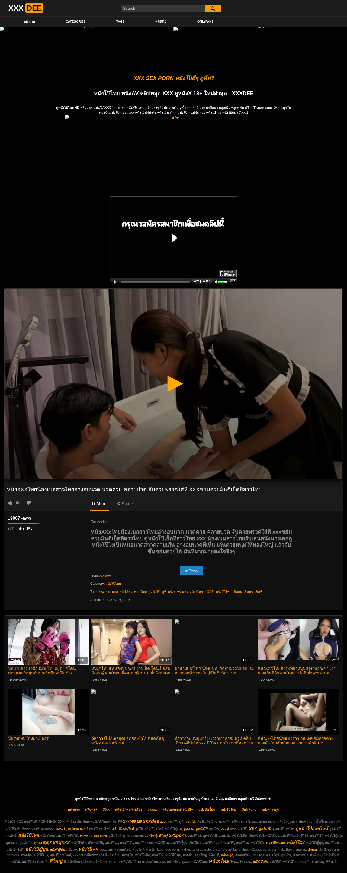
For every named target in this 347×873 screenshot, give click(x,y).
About (101, 503)
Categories (75, 21)
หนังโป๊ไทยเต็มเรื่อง (128, 809)
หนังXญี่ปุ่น (57, 850)
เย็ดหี (258, 592)
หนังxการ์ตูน (270, 809)
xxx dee (105, 575)
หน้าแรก (29, 21)
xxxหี (225, 829)
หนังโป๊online (275, 843)
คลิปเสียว (126, 592)
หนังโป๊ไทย (113, 584)
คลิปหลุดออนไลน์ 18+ (177, 809)
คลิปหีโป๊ (160, 21)
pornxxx (86, 836)
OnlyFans (205, 21)
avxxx (152, 809)
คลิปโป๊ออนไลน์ (123, 829)
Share (126, 503)
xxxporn (100, 836)
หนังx (171, 592)
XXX (106, 809)
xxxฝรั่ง (60, 829)
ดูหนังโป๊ (154, 592)
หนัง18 (190, 822)
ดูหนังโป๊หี (41, 843)
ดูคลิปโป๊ (265, 829)
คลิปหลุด (111, 592)
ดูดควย (189, 829)
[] (213, 8)
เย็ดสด (312, 850)
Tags (120, 21)
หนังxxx (182, 592)
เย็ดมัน (248, 592)
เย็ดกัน (237, 592)
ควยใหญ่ (140, 592)
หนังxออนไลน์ (77, 829)
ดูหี (164, 592)
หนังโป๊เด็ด (260, 862)
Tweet (193, 571)
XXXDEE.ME (132, 822)
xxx (101, 592)
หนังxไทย (196, 592)
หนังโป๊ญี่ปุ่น (206, 809)
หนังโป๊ (209, 592)
